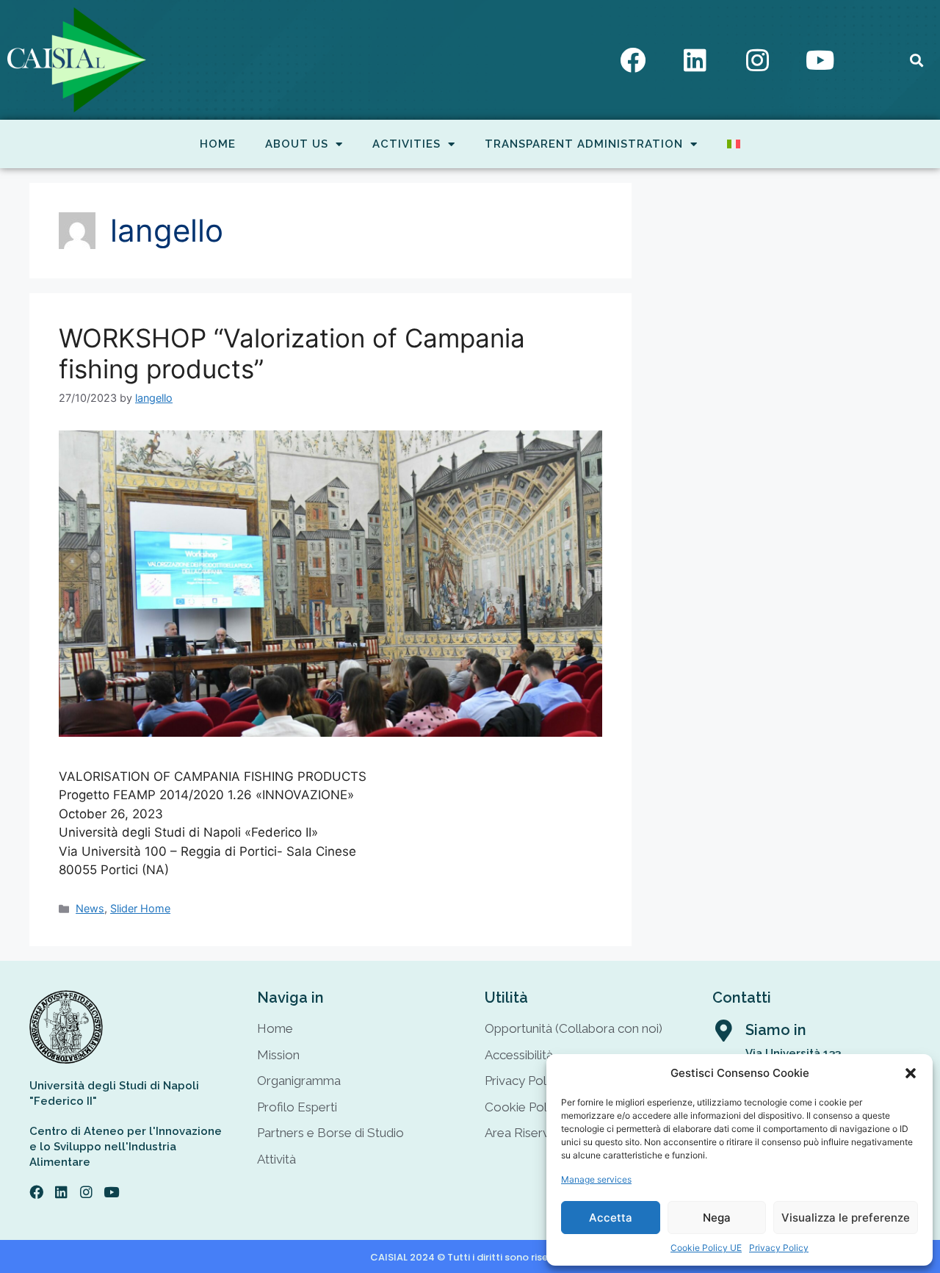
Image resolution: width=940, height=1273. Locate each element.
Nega (717, 1218)
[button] (910, 1073)
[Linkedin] (695, 60)
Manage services (596, 1179)
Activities (406, 144)
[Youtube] (820, 60)
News (90, 908)
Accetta (610, 1218)
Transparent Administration (584, 144)
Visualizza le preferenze (845, 1218)
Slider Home (140, 908)
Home (218, 144)
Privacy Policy (779, 1247)
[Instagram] (758, 60)
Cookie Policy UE (706, 1247)
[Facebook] (633, 60)
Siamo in (775, 1030)
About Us (296, 144)
